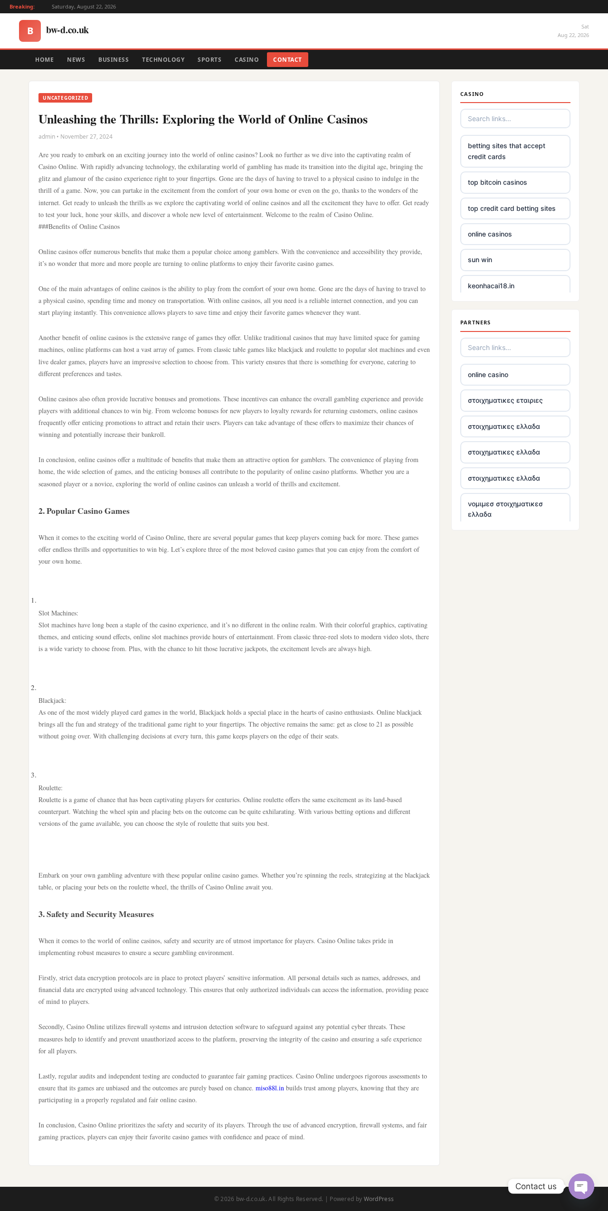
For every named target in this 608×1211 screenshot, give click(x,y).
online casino (488, 374)
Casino (247, 60)
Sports (209, 60)
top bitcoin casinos (497, 182)
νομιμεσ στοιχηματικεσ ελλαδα (505, 509)
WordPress (379, 1199)
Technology (163, 60)
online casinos (490, 234)
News (76, 60)
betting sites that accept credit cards (506, 151)
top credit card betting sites (512, 208)
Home (44, 60)
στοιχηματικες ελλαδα (504, 426)
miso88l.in (270, 1087)
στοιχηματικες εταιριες (505, 400)
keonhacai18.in (491, 286)
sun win (480, 259)
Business (113, 60)
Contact (287, 60)
